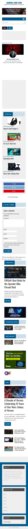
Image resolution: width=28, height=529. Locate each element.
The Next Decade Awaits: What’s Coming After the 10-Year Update (20, 327)
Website (6, 238)
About (5, 494)
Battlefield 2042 (8, 158)
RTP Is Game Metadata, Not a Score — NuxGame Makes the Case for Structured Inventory (19, 440)
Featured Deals (8, 114)
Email (5, 234)
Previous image (13, 197)
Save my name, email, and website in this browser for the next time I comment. (14, 244)
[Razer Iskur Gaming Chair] (14, 169)
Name (5, 229)
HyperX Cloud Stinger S (10, 128)
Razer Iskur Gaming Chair (11, 173)
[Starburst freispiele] (7, 375)
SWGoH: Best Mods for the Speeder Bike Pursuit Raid (14, 283)
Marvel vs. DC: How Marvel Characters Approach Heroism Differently (20, 342)
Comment (6, 218)
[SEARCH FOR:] (14, 22)
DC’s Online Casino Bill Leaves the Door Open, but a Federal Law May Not (20, 448)
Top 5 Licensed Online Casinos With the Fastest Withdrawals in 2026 (20, 431)
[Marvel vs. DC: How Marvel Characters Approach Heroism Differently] (8, 343)
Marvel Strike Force (10, 336)
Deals (4, 126)
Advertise (5, 507)
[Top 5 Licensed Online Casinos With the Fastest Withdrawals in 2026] (8, 433)
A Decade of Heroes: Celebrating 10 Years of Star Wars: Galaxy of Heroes (14, 405)
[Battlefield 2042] (14, 154)
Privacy (5, 500)
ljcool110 (9, 43)
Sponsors (5, 510)
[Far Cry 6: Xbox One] (14, 139)
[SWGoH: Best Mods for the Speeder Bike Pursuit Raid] (15, 277)
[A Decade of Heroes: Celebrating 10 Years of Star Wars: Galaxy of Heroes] (15, 397)
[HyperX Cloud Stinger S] (14, 124)
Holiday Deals (10, 126)
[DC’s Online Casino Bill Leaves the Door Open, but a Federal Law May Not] (8, 450)
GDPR (5, 504)
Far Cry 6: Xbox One (9, 143)
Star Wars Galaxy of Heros (11, 322)
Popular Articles (9, 262)
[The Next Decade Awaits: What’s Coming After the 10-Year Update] (8, 329)
